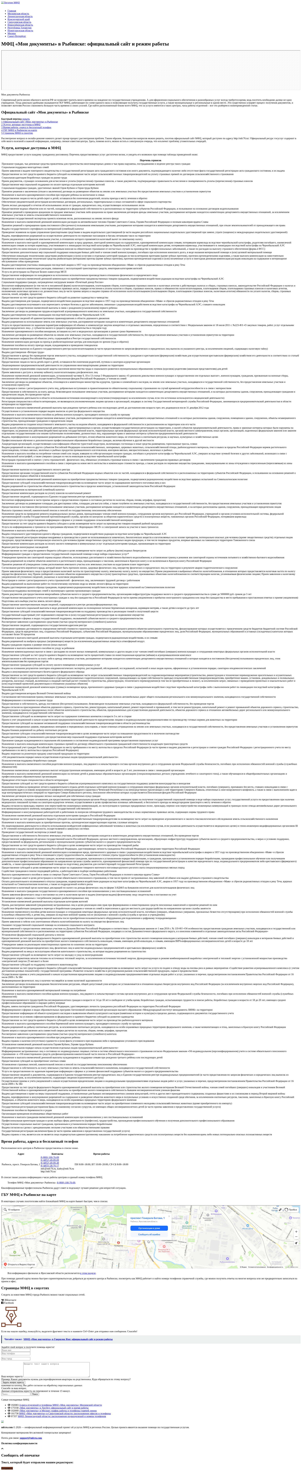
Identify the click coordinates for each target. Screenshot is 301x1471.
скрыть (26, 119)
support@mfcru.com (31, 1438)
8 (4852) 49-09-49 (50, 1163)
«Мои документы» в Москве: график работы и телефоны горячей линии (58, 1410)
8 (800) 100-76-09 (50, 1157)
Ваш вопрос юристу (12, 1376)
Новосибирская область (20, 25)
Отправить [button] (7, 1468)
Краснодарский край (19, 19)
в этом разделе (88, 1273)
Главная (12, 10)
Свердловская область (19, 22)
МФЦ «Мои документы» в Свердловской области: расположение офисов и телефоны (65, 1413)
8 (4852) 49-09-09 (50, 1160)
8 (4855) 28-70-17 (50, 1165)
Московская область (18, 13)
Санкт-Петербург (17, 36)
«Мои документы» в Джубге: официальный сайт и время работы (54, 1407)
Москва (12, 33)
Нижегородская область (20, 30)
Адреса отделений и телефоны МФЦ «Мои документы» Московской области (60, 1405)
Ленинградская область (20, 16)
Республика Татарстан (20, 27)
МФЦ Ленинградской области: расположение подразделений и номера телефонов (62, 1416)
